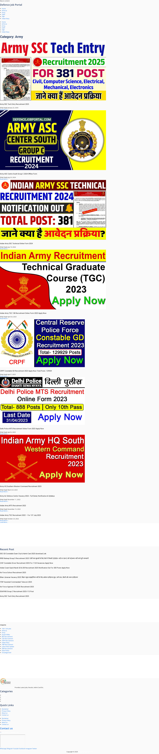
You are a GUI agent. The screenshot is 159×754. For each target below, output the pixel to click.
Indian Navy (5, 18)
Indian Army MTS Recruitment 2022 (13, 506)
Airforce (4, 11)
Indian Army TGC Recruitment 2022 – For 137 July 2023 (20, 515)
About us (4, 713)
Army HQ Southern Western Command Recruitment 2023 (20, 486)
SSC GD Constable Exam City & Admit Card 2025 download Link (23, 554)
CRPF (3, 15)
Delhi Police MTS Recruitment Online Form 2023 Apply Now (22, 429)
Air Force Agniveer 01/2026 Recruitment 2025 (17, 587)
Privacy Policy (6, 711)
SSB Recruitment (7, 648)
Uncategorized (6, 652)
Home (4, 9)
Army (3, 13)
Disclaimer (5, 709)
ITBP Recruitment (7, 645)
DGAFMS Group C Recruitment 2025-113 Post (17, 591)
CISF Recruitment (7, 639)
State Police (5, 650)
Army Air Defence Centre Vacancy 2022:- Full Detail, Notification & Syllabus (27, 496)
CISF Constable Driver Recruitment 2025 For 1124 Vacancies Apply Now (26, 563)
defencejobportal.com (7, 687)
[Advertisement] (49, 534)
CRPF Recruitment (8, 641)
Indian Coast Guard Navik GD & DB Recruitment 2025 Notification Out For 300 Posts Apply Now (35, 568)
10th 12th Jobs (6, 629)
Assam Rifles (6, 635)
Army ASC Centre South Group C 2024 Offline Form (18, 174)
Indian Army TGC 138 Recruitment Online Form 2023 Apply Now (23, 313)
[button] (4, 522)
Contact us (5, 715)
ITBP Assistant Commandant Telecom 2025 (16, 582)
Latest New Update (8, 647)
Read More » (4, 109)
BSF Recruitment (7, 637)
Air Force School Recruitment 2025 (13, 573)
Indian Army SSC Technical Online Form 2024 (16, 244)
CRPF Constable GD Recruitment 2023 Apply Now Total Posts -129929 (26, 371)
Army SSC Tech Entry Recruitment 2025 (14, 104)
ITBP (3, 17)
